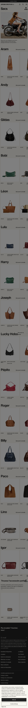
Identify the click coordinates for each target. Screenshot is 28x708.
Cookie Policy (4, 696)
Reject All (4, 706)
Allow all (14, 699)
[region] (14, 696)
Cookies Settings (14, 704)
